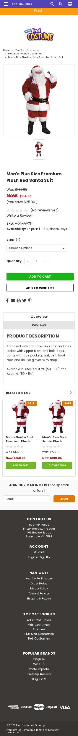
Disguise (39, 659)
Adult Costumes (39, 620)
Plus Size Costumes (27, 50)
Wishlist (39, 552)
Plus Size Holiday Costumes (25, 53)
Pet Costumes (39, 638)
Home (6, 50)
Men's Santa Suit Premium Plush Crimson (19, 439)
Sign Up (44, 557)
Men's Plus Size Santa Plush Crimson (54, 439)
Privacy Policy (39, 588)
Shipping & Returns (39, 598)
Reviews (39, 325)
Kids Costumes (39, 625)
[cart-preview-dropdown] (69, 4)
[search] (52, 4)
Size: (13, 240)
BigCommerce (26, 730)
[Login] (60, 4)
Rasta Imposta (39, 669)
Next (71, 392)
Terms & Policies (39, 593)
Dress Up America (39, 674)
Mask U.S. (39, 664)
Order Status (39, 583)
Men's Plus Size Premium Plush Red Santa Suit (36, 57)
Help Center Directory (39, 578)
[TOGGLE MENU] (6, 4)
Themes (39, 629)
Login (32, 557)
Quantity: (14, 261)
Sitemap (40, 725)
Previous (65, 392)
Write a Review (19, 215)
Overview (39, 316)
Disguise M (39, 679)
